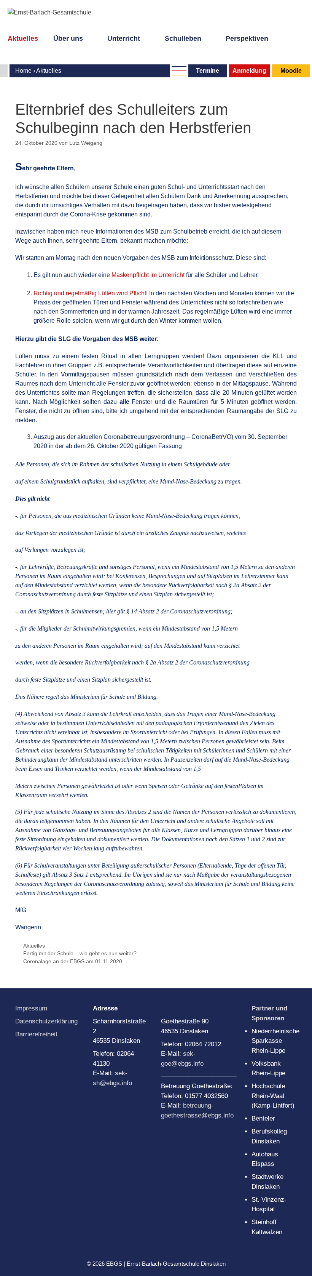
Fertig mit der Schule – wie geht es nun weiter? (80, 953)
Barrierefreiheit (36, 1034)
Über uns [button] (68, 38)
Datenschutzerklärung (46, 1021)
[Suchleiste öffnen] (12, 49)
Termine (207, 70)
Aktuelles (23, 38)
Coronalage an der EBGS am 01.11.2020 (72, 961)
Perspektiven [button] (247, 38)
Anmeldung (249, 70)
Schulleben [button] (183, 38)
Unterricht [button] (123, 38)
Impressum (31, 1008)
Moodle (291, 70)
